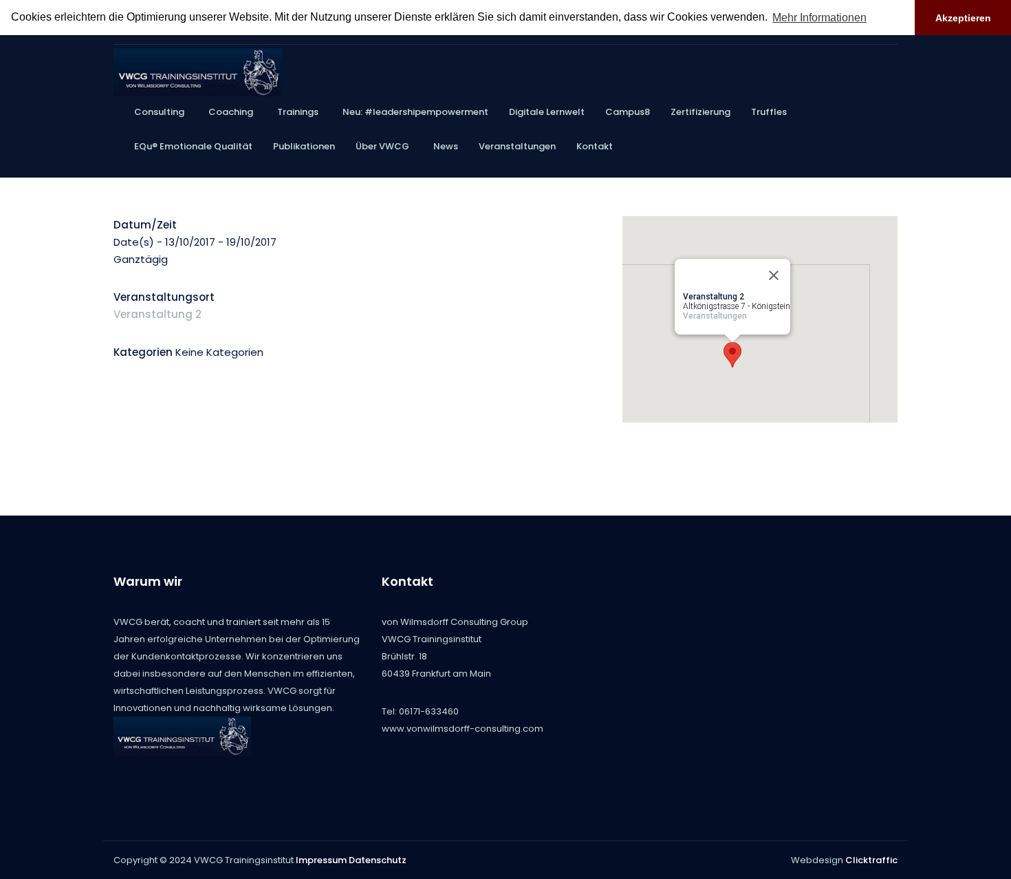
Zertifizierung (700, 111)
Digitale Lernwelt (547, 111)
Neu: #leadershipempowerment (415, 111)
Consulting (159, 111)
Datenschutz (377, 860)
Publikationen (304, 146)
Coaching (230, 111)
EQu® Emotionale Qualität (193, 146)
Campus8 (627, 111)
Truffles (769, 111)
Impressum (321, 860)
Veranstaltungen (517, 146)
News (445, 146)
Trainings (297, 111)
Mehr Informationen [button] (819, 17)
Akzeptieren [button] (963, 17)
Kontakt (594, 146)
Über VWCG (382, 146)
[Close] (773, 275)
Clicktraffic (871, 860)
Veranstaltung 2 (157, 314)
